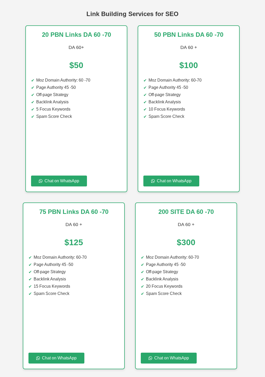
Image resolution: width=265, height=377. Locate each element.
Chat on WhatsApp (62, 181)
